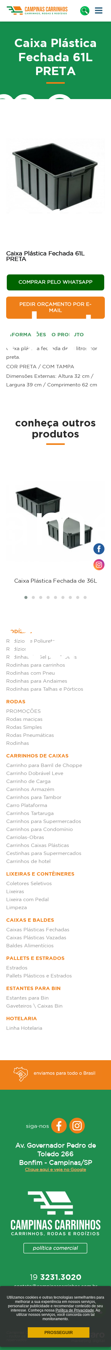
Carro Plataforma (26, 805)
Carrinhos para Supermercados (43, 821)
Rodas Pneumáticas (30, 735)
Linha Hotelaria (24, 1028)
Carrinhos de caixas (37, 756)
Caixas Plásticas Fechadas (37, 930)
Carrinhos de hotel (28, 861)
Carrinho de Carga (28, 781)
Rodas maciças (24, 719)
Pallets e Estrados (35, 958)
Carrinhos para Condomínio (39, 829)
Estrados (16, 968)
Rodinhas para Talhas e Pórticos (44, 689)
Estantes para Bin (33, 988)
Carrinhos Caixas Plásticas (37, 845)
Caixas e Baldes (30, 920)
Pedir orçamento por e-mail (55, 307)
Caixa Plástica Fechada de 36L (55, 581)
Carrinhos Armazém (30, 789)
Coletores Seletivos (29, 883)
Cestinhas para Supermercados (43, 853)
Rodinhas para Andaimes (36, 681)
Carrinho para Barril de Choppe (44, 765)
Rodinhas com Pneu (30, 673)
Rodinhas (17, 743)
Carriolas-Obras (25, 837)
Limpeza (16, 907)
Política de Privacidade (75, 1310)
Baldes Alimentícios (30, 946)
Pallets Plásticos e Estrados (39, 976)
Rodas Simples (24, 727)
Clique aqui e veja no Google (55, 1170)
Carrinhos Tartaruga (30, 813)
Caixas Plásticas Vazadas (36, 938)
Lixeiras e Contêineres (40, 874)
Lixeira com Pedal (27, 899)
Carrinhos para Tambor (33, 797)
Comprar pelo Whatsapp (55, 282)
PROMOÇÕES (23, 711)
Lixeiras (15, 891)
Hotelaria (21, 1018)
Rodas (15, 702)
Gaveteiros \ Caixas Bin (34, 1006)
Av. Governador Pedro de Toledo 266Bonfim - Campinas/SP (55, 1154)
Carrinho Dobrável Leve (34, 773)
